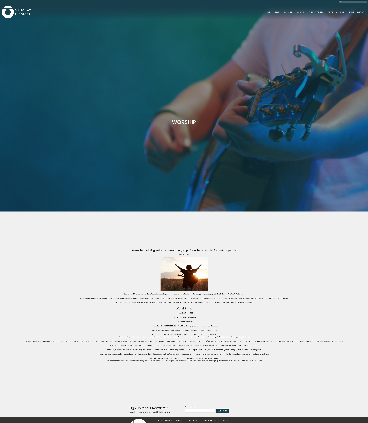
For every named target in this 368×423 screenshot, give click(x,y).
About (276, 12)
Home (269, 12)
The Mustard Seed (316, 12)
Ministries (300, 12)
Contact (360, 12)
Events (330, 12)
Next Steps (288, 12)
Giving (351, 12)
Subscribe (222, 410)
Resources (340, 12)
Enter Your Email (190, 407)
